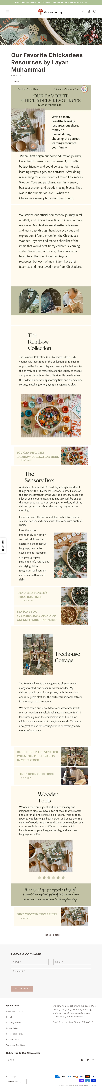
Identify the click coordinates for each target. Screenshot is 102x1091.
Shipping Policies (13, 1022)
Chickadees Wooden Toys (73, 1085)
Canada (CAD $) (14, 1082)
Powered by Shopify (89, 1085)
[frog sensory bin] (51, 605)
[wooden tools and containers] (51, 925)
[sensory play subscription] (51, 624)
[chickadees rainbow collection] (51, 464)
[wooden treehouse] (51, 765)
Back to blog (52, 935)
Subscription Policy (14, 1034)
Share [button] (16, 81)
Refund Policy (12, 1028)
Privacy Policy (12, 1039)
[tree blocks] (51, 784)
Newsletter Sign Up (14, 1011)
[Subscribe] (48, 1059)
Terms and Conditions (15, 1045)
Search (9, 1017)
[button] (7, 11)
